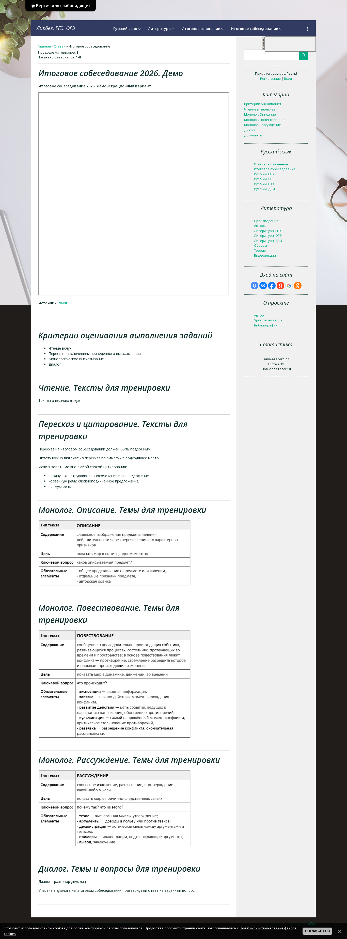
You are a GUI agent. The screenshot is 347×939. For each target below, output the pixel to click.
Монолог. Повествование (265, 119)
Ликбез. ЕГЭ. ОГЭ (55, 28)
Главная (44, 46)
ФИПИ (64, 303)
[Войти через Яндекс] (280, 285)
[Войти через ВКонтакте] (263, 285)
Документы (253, 135)
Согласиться (317, 931)
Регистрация (270, 78)
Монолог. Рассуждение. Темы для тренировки (129, 759)
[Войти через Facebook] (272, 285)
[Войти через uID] (254, 285)
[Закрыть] (263, 48)
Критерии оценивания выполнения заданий (125, 335)
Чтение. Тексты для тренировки (104, 387)
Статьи (60, 46)
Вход (288, 78)
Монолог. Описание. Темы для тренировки (122, 509)
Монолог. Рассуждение (262, 124)
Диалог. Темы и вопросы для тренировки (119, 868)
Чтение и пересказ (259, 109)
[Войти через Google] (289, 285)
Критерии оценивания (262, 104)
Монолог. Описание (260, 114)
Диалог (250, 130)
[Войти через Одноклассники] (298, 285)
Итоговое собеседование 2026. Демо (110, 73)
